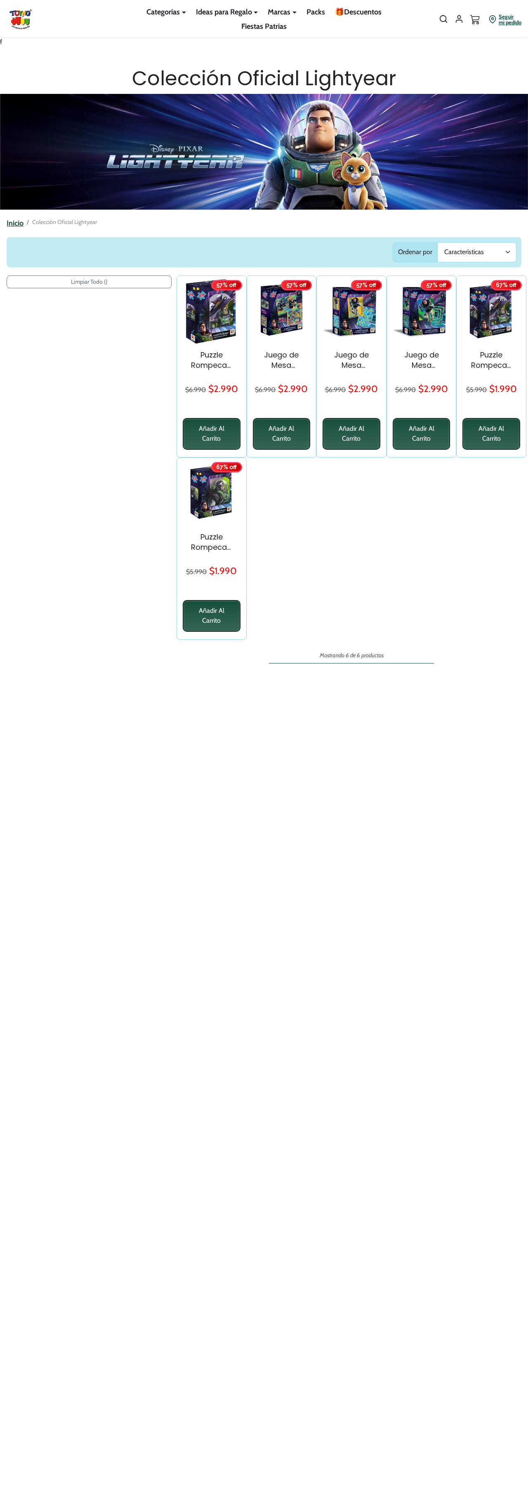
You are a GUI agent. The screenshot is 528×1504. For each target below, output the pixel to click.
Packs (315, 11)
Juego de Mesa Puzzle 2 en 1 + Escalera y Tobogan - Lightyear (351, 360)
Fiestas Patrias (264, 26)
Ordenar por (415, 252)
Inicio (15, 223)
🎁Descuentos (358, 11)
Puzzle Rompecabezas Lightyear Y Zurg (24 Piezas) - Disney (491, 360)
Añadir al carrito (211, 433)
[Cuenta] (459, 19)
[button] (443, 19)
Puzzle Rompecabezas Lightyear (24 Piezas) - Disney (211, 542)
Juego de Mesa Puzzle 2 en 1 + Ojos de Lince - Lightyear (282, 360)
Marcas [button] (279, 11)
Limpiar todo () (89, 281)
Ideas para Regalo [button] (224, 11)
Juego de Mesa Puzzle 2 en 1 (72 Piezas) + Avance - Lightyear (421, 360)
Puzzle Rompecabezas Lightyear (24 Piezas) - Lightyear (211, 360)
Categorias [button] (163, 11)
